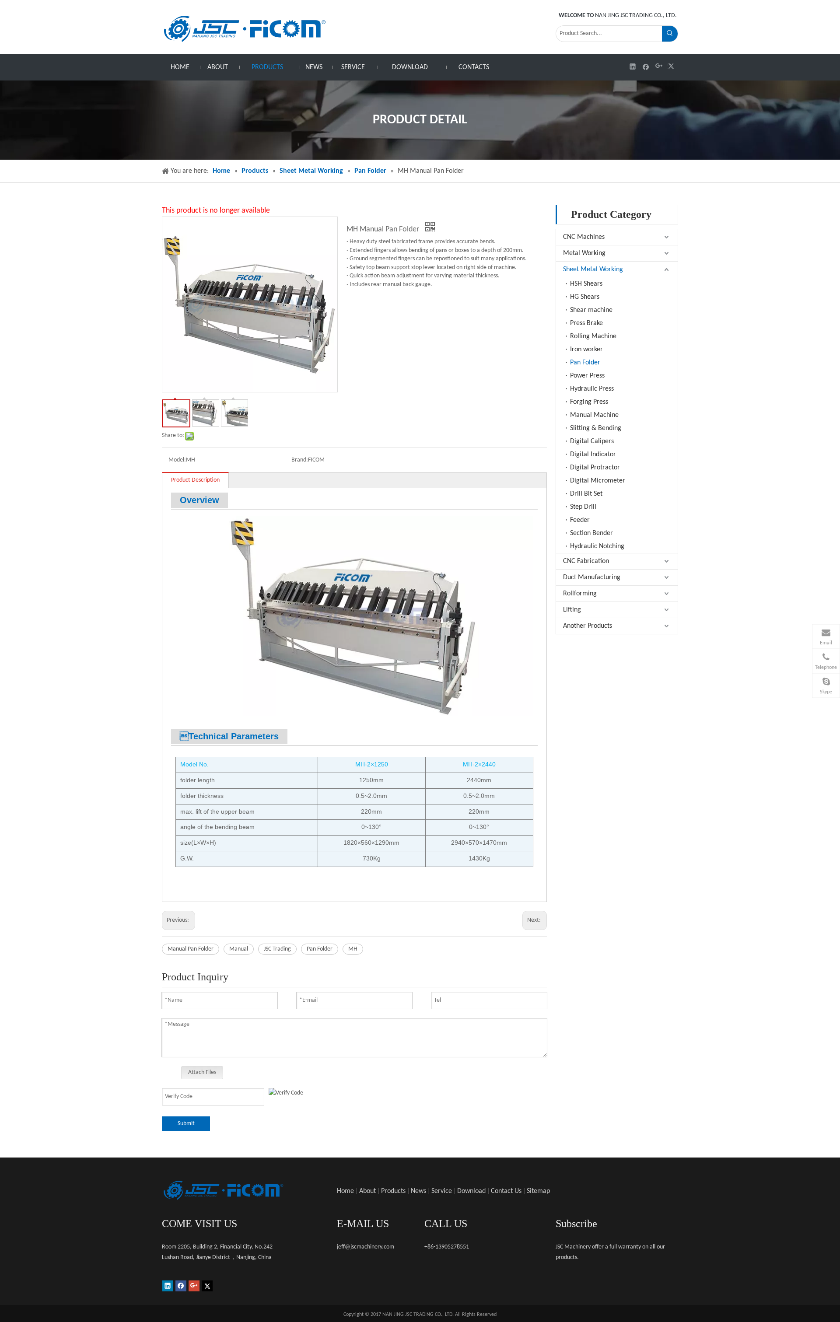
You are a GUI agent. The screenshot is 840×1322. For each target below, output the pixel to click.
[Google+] (659, 66)
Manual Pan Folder (191, 949)
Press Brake (586, 323)
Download (471, 1191)
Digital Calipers (592, 441)
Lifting (572, 609)
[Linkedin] (632, 66)
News (418, 1191)
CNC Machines (584, 237)
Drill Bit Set (586, 493)
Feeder (580, 520)
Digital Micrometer (597, 480)
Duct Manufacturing (591, 577)
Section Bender (591, 533)
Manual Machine (594, 415)
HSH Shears (586, 283)
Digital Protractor (595, 467)
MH (352, 949)
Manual (238, 949)
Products (393, 1191)
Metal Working (584, 253)
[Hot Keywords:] (670, 34)
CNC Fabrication (586, 561)
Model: (177, 460)
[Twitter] (672, 66)
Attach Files (202, 1072)
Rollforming (580, 593)
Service (441, 1191)
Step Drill (583, 507)
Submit (186, 1123)
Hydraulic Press (592, 388)
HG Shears (584, 297)
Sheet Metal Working (593, 269)
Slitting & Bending (595, 428)
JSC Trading (277, 949)
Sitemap (538, 1191)
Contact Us (506, 1191)
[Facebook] (645, 66)
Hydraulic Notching (597, 546)
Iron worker (586, 349)
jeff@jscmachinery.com (365, 1247)
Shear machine (591, 310)
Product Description (195, 480)
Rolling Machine (593, 336)
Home (345, 1191)
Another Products (587, 626)
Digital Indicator (593, 454)
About (367, 1191)
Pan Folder (319, 949)
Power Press (587, 375)
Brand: (299, 460)
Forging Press (589, 402)
